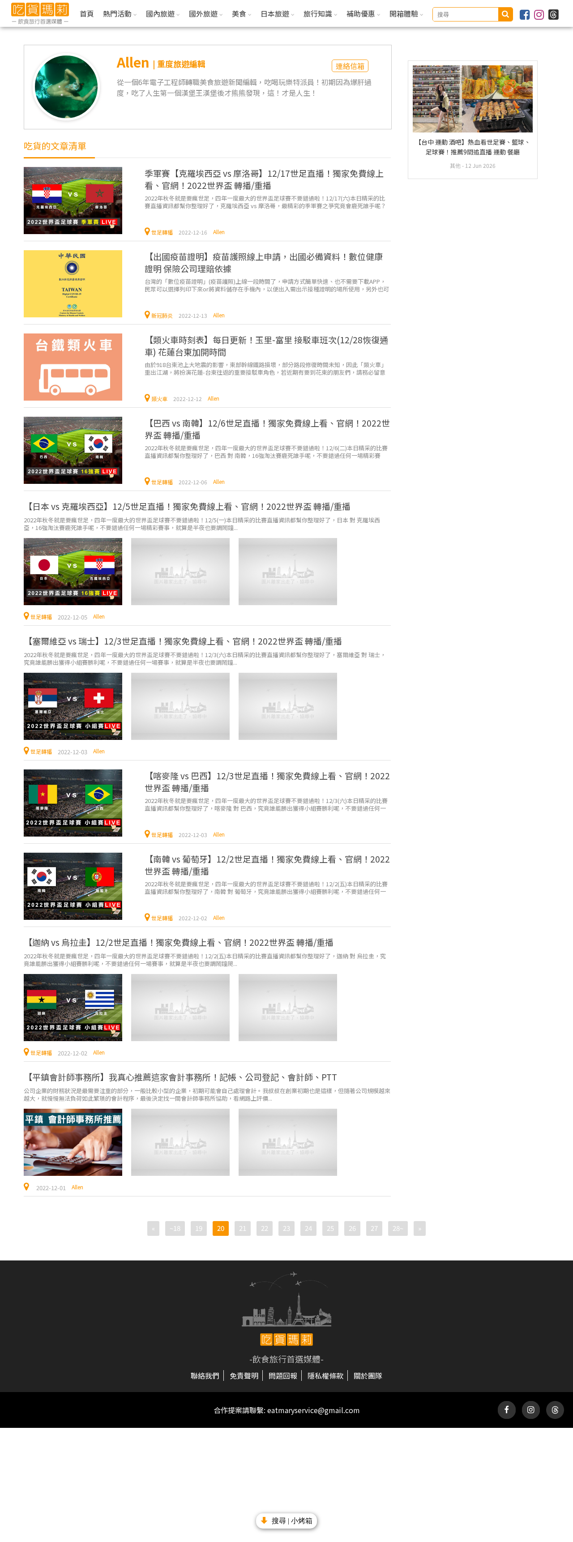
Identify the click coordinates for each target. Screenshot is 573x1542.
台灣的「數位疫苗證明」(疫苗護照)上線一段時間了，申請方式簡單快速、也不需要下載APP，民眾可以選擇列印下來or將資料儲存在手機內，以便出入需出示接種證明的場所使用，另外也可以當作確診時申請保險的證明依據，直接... (267, 285)
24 (308, 1228)
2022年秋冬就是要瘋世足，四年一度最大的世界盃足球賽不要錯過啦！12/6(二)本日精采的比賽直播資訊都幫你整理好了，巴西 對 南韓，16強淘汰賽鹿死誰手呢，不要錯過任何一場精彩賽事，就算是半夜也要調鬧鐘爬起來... (266, 451)
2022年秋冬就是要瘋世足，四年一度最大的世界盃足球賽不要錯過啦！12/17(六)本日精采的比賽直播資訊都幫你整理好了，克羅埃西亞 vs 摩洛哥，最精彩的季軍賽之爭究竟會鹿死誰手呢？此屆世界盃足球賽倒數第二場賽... (265, 201)
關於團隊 (368, 1375)
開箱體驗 (404, 13)
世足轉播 (162, 232)
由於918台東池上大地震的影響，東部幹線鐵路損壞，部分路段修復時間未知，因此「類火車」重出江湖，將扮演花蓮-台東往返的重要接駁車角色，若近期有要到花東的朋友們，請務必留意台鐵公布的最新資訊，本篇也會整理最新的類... (266, 368)
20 (220, 1228)
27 (374, 1228)
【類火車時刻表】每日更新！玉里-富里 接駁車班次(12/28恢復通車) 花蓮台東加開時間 (266, 345)
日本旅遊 (276, 13)
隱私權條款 (325, 1375)
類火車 (159, 398)
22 (264, 1228)
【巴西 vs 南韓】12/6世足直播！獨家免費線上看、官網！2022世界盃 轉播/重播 (267, 429)
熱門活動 (118, 13)
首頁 (87, 13)
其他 (456, 165)
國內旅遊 (161, 13)
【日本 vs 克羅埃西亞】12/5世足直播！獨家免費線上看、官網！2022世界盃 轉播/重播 (187, 506)
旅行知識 (319, 13)
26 (352, 1228)
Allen (219, 231)
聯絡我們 (205, 1375)
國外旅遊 (204, 13)
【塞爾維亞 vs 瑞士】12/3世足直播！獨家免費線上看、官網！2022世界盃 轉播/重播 (183, 641)
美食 (240, 13)
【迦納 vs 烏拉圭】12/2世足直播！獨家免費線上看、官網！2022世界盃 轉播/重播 (179, 942)
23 (286, 1228)
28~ (398, 1228)
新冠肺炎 (162, 315)
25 (330, 1228)
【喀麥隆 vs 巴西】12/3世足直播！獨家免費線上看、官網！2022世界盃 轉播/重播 (267, 781)
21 (242, 1228)
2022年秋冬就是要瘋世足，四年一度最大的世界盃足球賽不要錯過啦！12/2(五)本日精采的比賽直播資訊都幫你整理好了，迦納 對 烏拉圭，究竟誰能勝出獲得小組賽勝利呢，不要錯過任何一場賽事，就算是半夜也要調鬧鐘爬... (205, 959)
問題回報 (283, 1375)
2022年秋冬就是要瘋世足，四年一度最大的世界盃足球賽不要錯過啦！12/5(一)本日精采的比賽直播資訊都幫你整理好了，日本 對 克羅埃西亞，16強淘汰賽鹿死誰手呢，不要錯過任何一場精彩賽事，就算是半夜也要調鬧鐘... (202, 523)
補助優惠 (361, 13)
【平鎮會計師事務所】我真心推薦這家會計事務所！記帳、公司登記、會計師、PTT (180, 1077)
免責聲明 (244, 1375)
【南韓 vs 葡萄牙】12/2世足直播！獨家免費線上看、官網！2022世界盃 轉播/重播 (267, 865)
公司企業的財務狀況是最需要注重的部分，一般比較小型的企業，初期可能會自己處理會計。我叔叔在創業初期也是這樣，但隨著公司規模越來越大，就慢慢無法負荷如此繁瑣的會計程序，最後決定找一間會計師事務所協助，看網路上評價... (207, 1094)
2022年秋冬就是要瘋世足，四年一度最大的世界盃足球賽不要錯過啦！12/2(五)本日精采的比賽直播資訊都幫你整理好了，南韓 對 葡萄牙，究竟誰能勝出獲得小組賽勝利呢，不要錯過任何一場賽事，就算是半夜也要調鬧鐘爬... (266, 887)
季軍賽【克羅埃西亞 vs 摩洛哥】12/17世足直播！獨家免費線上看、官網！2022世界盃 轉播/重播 (264, 179)
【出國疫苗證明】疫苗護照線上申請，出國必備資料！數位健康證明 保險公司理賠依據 (264, 262)
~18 (175, 1228)
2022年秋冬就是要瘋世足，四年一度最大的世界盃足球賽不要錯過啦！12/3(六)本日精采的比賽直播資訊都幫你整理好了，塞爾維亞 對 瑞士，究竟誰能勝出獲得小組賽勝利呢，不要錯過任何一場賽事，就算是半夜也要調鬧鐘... (205, 658)
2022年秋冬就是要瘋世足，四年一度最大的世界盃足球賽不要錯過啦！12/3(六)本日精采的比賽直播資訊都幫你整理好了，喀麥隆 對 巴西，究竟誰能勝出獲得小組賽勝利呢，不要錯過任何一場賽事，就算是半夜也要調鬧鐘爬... (266, 804)
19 (198, 1228)
